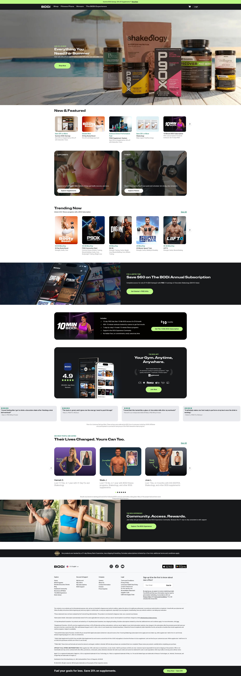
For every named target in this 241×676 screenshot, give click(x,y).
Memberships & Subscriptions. (149, 618)
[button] (120, 173)
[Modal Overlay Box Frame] (158, 586)
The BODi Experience (96, 6)
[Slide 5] (123, 492)
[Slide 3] (119, 492)
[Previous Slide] (51, 468)
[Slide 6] (125, 492)
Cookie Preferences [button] (127, 586)
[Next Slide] (190, 124)
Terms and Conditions (160, 597)
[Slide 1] (115, 492)
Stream (80, 6)
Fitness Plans (67, 6)
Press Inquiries (103, 589)
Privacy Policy (147, 597)
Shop (55, 6)
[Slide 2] (117, 492)
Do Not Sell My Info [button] (126, 588)
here (178, 621)
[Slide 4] (121, 492)
